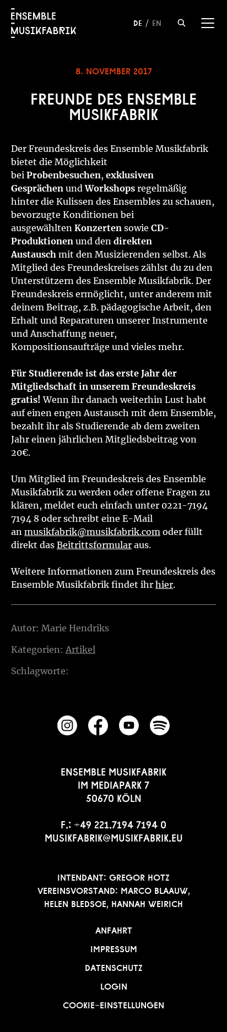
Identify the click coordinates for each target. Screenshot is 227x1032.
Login (113, 985)
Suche (181, 23)
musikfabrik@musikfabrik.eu (114, 837)
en (156, 22)
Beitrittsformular (94, 544)
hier (164, 584)
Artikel (80, 649)
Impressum (113, 947)
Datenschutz (114, 966)
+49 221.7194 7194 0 (120, 823)
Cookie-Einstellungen (113, 1004)
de (137, 22)
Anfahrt (113, 929)
